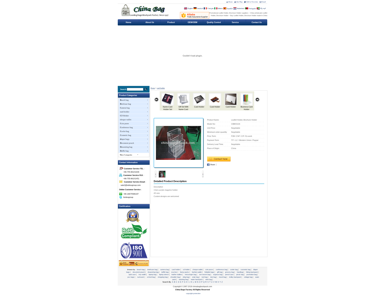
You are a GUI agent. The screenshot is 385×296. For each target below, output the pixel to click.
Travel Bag (223, 277)
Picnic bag (240, 274)
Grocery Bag (229, 272)
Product (171, 22)
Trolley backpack (235, 277)
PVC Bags (131, 277)
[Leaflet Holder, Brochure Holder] (178, 143)
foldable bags (210, 272)
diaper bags (124, 139)
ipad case (132, 274)
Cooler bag (124, 131)
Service (235, 22)
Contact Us (257, 22)
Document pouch (127, 143)
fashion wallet (197, 272)
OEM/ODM (192, 22)
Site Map (239, 2)
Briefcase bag (125, 104)
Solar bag (195, 277)
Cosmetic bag (125, 135)
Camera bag (125, 108)
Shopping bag (163, 277)
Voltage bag (248, 277)
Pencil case (229, 274)
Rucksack (141, 277)
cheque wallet (125, 119)
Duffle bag (124, 151)
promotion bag (251, 274)
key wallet (142, 274)
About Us (149, 22)
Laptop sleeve (164, 274)
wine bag (208, 279)
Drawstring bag (126, 147)
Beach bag (124, 100)
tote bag (213, 277)
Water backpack (197, 279)
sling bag (186, 277)
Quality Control (214, 22)
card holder (124, 112)
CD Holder (124, 116)
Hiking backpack (252, 272)
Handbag (240, 272)
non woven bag (205, 274)
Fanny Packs (184, 272)
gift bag (220, 272)
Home (230, 2)
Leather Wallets (177, 274)
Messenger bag (191, 274)
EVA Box (174, 272)
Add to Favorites (252, 2)
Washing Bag (183, 279)
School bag (151, 277)
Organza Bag (218, 274)
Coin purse (124, 123)
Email (264, 2)
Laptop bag (153, 274)
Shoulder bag (175, 277)
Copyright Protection (193, 293)
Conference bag (126, 127)
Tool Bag (205, 277)
